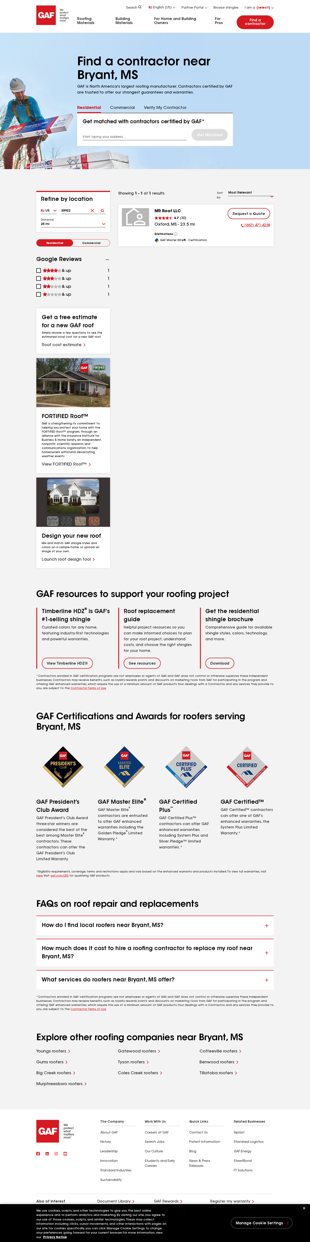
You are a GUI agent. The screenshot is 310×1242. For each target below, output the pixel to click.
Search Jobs (155, 1142)
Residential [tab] (89, 108)
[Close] (304, 1208)
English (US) (162, 7)
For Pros (219, 21)
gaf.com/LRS (59, 876)
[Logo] (52, 26)
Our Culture (154, 1151)
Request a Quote (249, 214)
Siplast (239, 1132)
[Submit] (103, 209)
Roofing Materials (85, 21)
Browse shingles (226, 8)
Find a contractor (255, 22)
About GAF (109, 1132)
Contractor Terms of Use (88, 688)
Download (219, 663)
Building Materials (124, 21)
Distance (47, 220)
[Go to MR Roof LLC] (135, 217)
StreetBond (243, 1161)
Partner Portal (193, 8)
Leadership (109, 1151)
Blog (192, 1151)
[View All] (175, 234)
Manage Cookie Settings (259, 1223)
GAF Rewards (166, 1201)
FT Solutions (243, 1170)
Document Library (114, 1201)
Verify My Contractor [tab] (165, 108)
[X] (47, 1154)
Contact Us (198, 1132)
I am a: (257, 8)
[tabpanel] (155, 129)
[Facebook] (38, 1154)
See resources (142, 663)
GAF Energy (242, 1151)
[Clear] (92, 209)
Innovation (109, 1161)
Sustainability (111, 1180)
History (105, 1142)
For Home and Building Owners (175, 21)
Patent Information (204, 1142)
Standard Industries (116, 1170)
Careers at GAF (157, 1132)
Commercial (91, 243)
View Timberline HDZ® (67, 663)
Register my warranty (230, 1201)
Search (131, 8)
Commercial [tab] (122, 108)
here (39, 876)
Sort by (220, 195)
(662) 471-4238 (255, 226)
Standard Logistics (249, 1142)
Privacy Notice (55, 1237)
